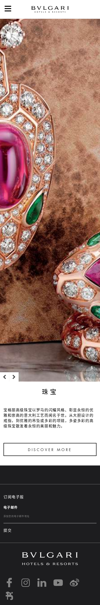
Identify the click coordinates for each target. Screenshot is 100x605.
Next (14, 377)
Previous (4, 377)
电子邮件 (10, 507)
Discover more (50, 450)
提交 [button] (7, 530)
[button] (8, 9)
